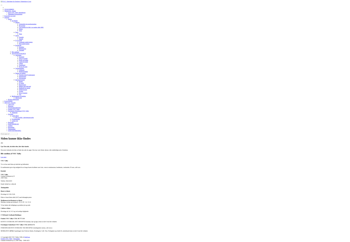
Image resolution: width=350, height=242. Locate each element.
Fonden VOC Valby (6, 239)
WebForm (27, 237)
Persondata (16, 239)
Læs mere (3, 157)
